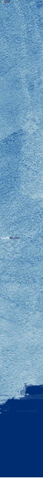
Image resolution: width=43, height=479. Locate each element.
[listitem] (29, 1)
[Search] (37, 1)
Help (34, 1)
